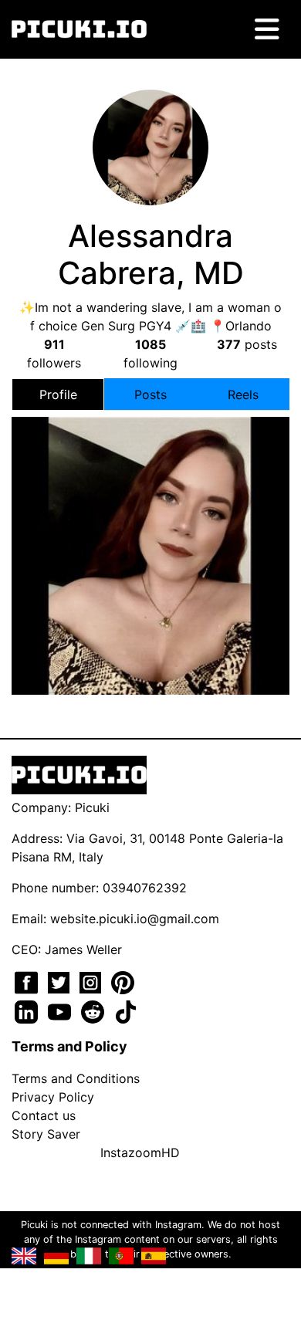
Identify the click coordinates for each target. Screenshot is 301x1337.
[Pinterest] (122, 981)
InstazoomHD (140, 1152)
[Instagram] (92, 981)
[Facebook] (28, 981)
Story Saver (46, 1134)
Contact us (44, 1115)
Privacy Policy (53, 1097)
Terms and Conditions (76, 1078)
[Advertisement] (150, 501)
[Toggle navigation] (267, 29)
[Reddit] (94, 1010)
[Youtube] (61, 1010)
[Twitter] (60, 981)
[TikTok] (125, 1010)
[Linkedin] (28, 1010)
